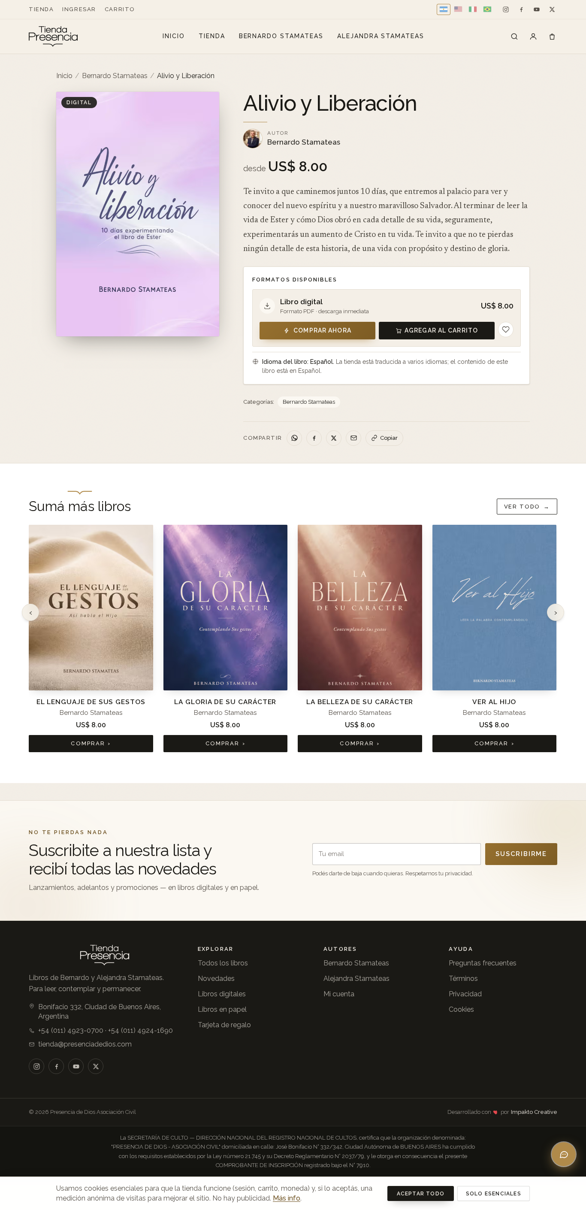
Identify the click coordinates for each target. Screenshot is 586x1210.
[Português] (487, 9)
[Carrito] (552, 36)
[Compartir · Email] (353, 438)
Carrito (120, 9)
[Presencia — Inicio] (53, 36)
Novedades (216, 978)
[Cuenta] (533, 36)
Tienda (41, 9)
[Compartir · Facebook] (314, 438)
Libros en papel (222, 1009)
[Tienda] (514, 36)
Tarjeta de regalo (224, 1025)
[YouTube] (537, 9)
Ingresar (79, 9)
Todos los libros (223, 963)
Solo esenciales (493, 1194)
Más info (286, 1198)
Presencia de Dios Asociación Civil (93, 1112)
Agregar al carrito (441, 330)
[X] (552, 9)
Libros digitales (222, 994)
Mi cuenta (338, 994)
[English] (458, 9)
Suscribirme (521, 854)
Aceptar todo (420, 1194)
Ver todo (527, 506)
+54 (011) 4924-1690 (140, 1030)
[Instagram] (506, 9)
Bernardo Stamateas (281, 36)
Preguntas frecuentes (483, 963)
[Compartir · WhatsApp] (294, 438)
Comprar (91, 743)
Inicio (174, 36)
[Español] (443, 9)
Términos (463, 978)
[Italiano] (472, 9)
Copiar (389, 438)
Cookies (461, 1009)
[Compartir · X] (333, 438)
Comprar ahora (322, 330)
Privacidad (465, 994)
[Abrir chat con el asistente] (564, 1154)
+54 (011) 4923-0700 (70, 1030)
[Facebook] (521, 9)
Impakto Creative (534, 1112)
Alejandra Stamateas (380, 36)
